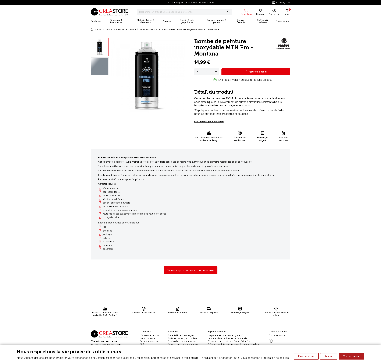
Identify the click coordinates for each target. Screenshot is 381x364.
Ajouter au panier (256, 72)
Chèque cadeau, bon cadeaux (183, 338)
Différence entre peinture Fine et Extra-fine (229, 341)
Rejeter (328, 356)
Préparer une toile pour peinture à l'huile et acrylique (234, 344)
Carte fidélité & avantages (181, 335)
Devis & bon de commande (182, 341)
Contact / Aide (281, 2)
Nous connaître (147, 338)
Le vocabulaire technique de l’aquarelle (227, 338)
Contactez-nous (277, 335)
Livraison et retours (149, 335)
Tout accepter (351, 356)
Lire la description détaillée (209, 121)
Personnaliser (306, 356)
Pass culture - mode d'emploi (183, 344)
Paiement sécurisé (149, 341)
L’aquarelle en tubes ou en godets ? (225, 335)
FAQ (142, 344)
